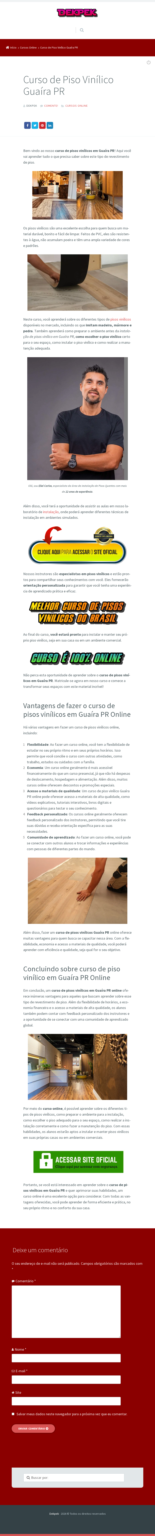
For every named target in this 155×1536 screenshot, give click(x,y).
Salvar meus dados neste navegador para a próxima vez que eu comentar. (72, 1414)
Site (18, 1392)
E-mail (22, 1371)
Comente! (51, 105)
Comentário (26, 1281)
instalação (51, 512)
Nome (20, 1349)
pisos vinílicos (120, 319)
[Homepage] (77, 13)
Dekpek (54, 1513)
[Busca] (78, 26)
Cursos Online (76, 105)
